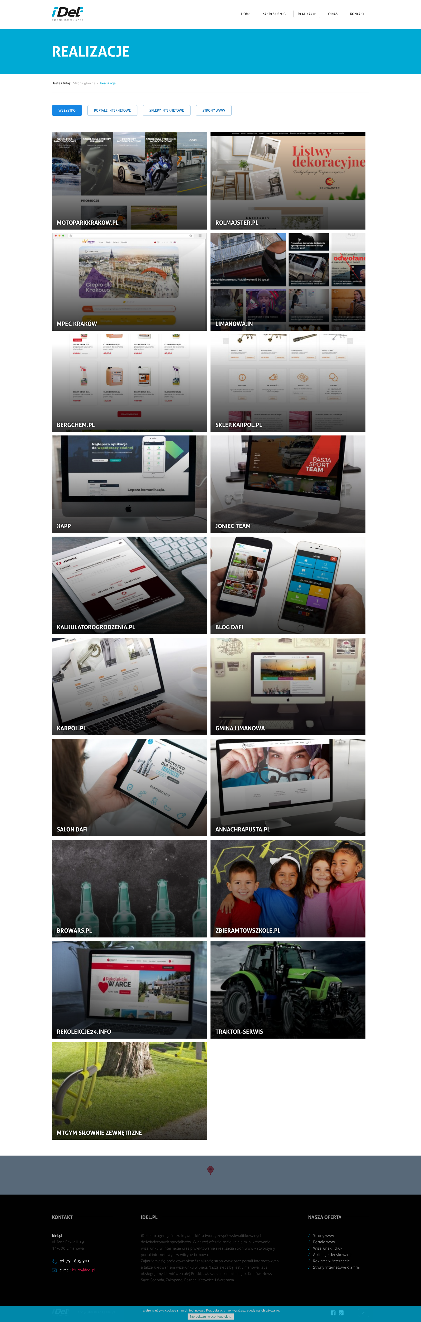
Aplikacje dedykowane (332, 1254)
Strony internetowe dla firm (336, 1267)
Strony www (323, 1235)
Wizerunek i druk (327, 1248)
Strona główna (84, 83)
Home (245, 14)
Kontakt (357, 14)
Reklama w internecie (331, 1261)
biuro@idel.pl (83, 1270)
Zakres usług (274, 14)
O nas (333, 14)
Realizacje (307, 14)
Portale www (324, 1242)
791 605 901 (78, 1261)
